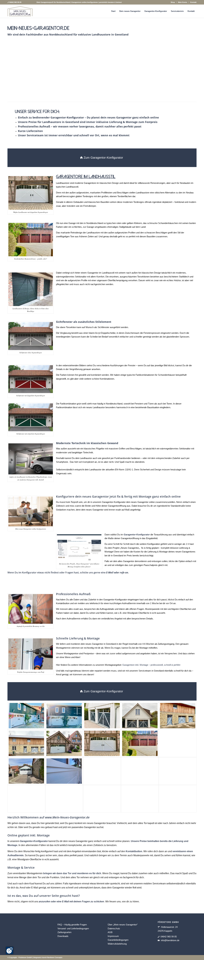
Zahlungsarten (64, 932)
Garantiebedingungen (118, 940)
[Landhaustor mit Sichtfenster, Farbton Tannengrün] (64, 799)
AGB (110, 932)
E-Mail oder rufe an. (117, 572)
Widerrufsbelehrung (117, 943)
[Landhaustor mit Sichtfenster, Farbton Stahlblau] (178, 771)
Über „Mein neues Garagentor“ (123, 924)
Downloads (62, 936)
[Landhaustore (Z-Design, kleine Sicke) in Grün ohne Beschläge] (145, 91)
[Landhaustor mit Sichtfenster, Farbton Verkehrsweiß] (26, 771)
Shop (173, 2)
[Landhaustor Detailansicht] (64, 771)
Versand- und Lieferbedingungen (73, 928)
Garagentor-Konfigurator (34, 841)
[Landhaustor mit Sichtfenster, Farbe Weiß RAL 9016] (64, 743)
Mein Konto (182, 2)
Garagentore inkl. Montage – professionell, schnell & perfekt (151, 665)
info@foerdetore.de (170, 940)
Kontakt (193, 2)
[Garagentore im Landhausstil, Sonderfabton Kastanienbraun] (140, 743)
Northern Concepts (54, 957)
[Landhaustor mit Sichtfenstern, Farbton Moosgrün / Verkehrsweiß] (140, 799)
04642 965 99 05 (169, 936)
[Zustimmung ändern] (9, 950)
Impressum (113, 936)
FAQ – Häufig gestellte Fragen (72, 924)
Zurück (14, 71)
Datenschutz (114, 928)
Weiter (189, 71)
